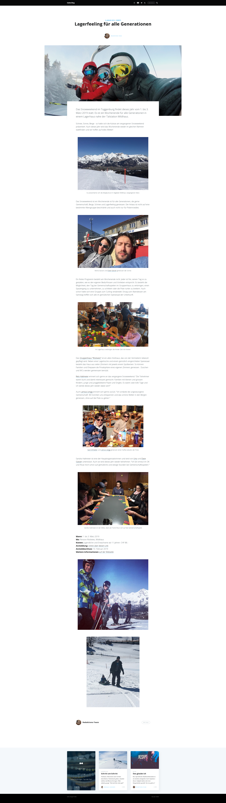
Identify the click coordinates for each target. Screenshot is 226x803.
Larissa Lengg (87, 391)
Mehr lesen (146, 722)
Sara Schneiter (92, 450)
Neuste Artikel (155, 796)
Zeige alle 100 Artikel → (81, 787)
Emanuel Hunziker (109, 787)
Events (118, 20)
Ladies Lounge (81, 774)
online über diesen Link (98, 545)
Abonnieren (151, 3)
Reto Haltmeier (82, 376)
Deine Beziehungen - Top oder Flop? (81, 779)
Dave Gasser (112, 271)
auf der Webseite (106, 552)
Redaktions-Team (116, 36)
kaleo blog (70, 3)
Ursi (135, 458)
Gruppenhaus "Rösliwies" (90, 358)
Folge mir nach (81, 769)
